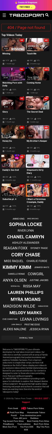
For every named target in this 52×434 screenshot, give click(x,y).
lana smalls (16, 324)
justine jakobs (38, 280)
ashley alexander (25, 242)
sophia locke (25, 224)
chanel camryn (25, 236)
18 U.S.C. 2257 (41, 398)
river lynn (26, 230)
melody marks (25, 312)
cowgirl (36, 274)
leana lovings (34, 319)
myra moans (26, 299)
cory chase (25, 255)
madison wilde (19, 306)
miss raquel (14, 261)
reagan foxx (15, 248)
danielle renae (16, 274)
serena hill (15, 286)
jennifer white (41, 267)
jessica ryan (39, 329)
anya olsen (15, 280)
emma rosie (43, 306)
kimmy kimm (17, 267)
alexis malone (14, 329)
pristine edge (32, 324)
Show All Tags (26, 338)
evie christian (10, 319)
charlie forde (37, 261)
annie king (19, 218)
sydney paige (39, 248)
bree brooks (33, 219)
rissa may (32, 286)
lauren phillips (25, 292)
